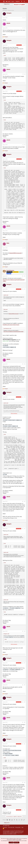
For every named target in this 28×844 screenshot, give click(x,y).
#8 (24, 230)
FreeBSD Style (6, 825)
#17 (24, 662)
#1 (24, 17)
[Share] (23, 18)
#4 (24, 74)
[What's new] (21, 1)
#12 (24, 364)
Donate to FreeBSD (19, 4)
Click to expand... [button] (14, 413)
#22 (24, 782)
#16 (24, 631)
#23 (24, 809)
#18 (24, 684)
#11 (24, 289)
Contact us (5, 827)
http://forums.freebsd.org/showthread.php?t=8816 (13, 331)
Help (22, 827)
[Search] (24, 1)
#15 (24, 528)
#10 (24, 276)
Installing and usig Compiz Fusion (11, 324)
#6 (24, 144)
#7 (24, 159)
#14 (24, 501)
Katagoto (5, 10)
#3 (24, 45)
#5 (24, 91)
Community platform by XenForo (13, 830)
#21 (24, 743)
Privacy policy (17, 827)
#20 (24, 722)
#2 (24, 27)
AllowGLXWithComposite (15, 253)
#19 (24, 702)
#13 (24, 397)
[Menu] (3, 1)
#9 (24, 247)
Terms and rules (11, 827)
